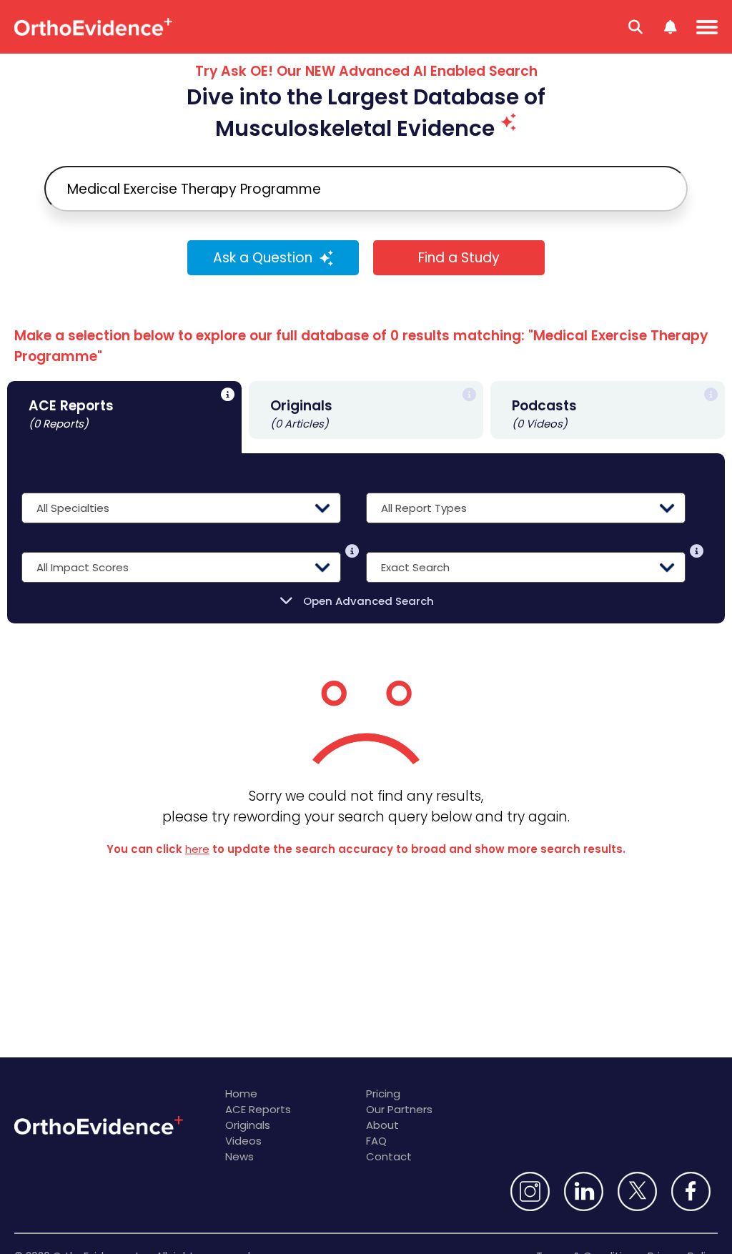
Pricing (383, 1093)
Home (241, 1093)
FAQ (376, 1140)
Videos (243, 1140)
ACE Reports (258, 1109)
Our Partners (399, 1109)
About (382, 1124)
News (239, 1156)
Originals (247, 1124)
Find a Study (459, 257)
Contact (389, 1156)
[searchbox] (366, 189)
